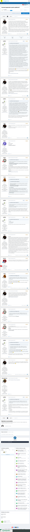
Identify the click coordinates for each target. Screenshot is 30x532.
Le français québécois (11, 330)
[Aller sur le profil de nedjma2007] (16, 496)
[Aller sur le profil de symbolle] (16, 485)
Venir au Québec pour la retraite (22, 460)
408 (4, 105)
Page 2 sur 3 (15, 16)
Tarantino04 (19, 509)
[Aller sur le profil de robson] (16, 463)
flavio (4, 140)
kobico (22, 95)
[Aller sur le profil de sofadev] (16, 466)
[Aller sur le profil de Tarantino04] (16, 508)
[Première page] (1, 16)
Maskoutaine (21, 255)
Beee (18, 494)
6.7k (5, 280)
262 (4, 147)
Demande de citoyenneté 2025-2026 (22, 505)
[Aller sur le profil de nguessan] (16, 476)
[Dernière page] (12, 16)
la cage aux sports (16, 269)
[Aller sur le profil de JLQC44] (16, 491)
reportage (9, 328)
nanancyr (19, 506)
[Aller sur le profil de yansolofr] (16, 457)
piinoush (19, 503)
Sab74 (18, 461)
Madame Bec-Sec (17, 255)
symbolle (19, 486)
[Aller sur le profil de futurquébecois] (4, 381)
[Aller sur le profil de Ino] (16, 500)
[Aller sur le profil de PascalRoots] (16, 474)
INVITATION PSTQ (20, 476)
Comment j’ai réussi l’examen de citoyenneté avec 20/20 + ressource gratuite (22, 466)
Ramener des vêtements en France (22, 490)
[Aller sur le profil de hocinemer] (16, 488)
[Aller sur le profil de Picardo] (16, 482)
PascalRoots (19, 474)
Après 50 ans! (19, 457)
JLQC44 (19, 491)
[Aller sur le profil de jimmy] (4, 452)
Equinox (4, 258)
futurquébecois (4, 378)
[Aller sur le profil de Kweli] (4, 180)
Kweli (4, 177)
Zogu (4, 19)
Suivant (11, 16)
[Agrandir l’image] (18, 111)
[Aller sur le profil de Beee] (16, 493)
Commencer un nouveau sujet (16, 13)
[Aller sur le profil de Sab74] (16, 461)
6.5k (5, 86)
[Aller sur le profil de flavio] (4, 143)
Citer (10, 75)
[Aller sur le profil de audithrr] (2, 10)
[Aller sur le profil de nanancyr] (16, 506)
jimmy (6, 451)
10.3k (5, 164)
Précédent (4, 16)
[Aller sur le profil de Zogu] (4, 22)
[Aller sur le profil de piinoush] (16, 503)
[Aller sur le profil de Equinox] (4, 261)
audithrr (6, 9)
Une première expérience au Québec (22, 482)
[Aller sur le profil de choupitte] (16, 453)
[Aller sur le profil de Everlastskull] (16, 470)
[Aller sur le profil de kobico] (4, 160)
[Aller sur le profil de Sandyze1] (16, 479)
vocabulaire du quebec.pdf (11, 145)
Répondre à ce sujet (25, 13)
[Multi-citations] (8, 33)
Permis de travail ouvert (21, 463)
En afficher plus (8, 454)
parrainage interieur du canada (21, 496)
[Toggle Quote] (9, 43)
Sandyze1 (19, 480)
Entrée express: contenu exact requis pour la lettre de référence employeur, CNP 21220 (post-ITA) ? (22, 471)
